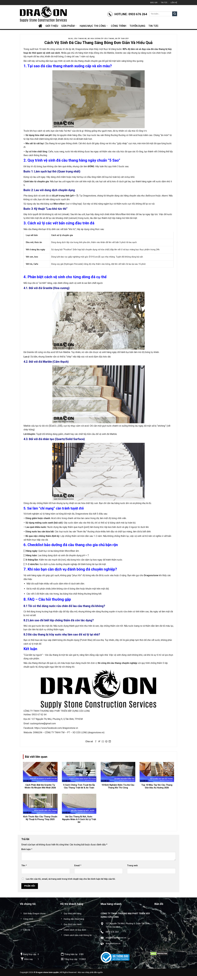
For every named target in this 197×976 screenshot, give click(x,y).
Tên (24, 865)
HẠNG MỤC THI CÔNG (93, 25)
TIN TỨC (164, 2)
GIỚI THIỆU (51, 25)
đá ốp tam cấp (122, 38)
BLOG (70, 38)
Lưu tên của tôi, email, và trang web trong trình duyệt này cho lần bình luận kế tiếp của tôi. (71, 879)
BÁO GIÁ (153, 2)
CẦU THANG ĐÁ (80, 38)
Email (77, 865)
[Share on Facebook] (95, 741)
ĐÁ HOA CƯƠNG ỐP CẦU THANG (101, 38)
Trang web (132, 865)
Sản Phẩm (68, 25)
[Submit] (174, 13)
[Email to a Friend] (103, 741)
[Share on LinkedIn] (110, 741)
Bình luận (26, 849)
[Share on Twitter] (99, 741)
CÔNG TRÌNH (118, 25)
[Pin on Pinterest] (106, 741)
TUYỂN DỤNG (137, 25)
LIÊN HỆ (174, 2)
